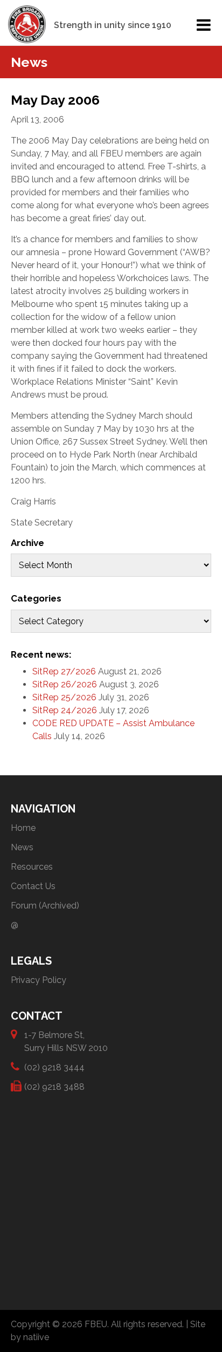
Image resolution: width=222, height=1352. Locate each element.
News (22, 847)
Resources (32, 867)
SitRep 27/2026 (64, 671)
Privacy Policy (38, 980)
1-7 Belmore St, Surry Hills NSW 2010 (66, 1041)
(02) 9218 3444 (54, 1067)
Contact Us (33, 886)
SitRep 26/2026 (64, 684)
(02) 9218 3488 (54, 1087)
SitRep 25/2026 (64, 697)
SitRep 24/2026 (64, 710)
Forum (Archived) (45, 905)
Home (23, 828)
